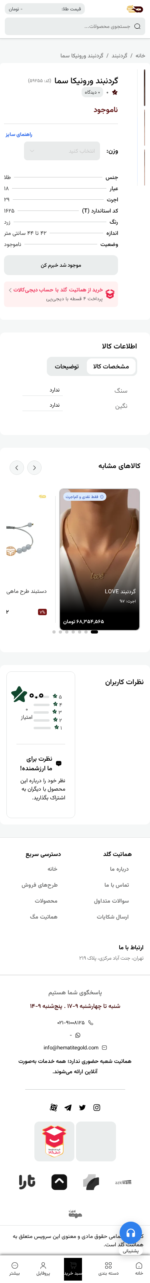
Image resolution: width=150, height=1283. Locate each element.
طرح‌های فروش (40, 885)
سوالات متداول (111, 900)
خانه (140, 55)
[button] (94, 632)
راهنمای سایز (19, 134)
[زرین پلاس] (91, 1182)
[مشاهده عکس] (144, 87)
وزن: (112, 150)
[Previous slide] (34, 467)
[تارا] (27, 1182)
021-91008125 (71, 1022)
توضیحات (67, 366)
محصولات (46, 900)
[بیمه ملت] (75, 1214)
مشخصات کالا (111, 366)
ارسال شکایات (113, 916)
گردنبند (119, 55)
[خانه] (134, 9)
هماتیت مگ (44, 916)
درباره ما (119, 869)
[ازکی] (123, 1182)
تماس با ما (116, 885)
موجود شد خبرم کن (61, 265)
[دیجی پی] (59, 1182)
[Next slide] (17, 467)
